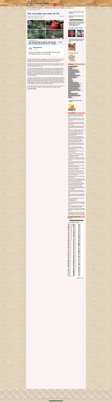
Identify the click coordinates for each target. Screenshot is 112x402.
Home (80, 1)
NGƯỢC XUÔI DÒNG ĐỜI (73, 75)
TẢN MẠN (34, 7)
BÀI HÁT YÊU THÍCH (72, 66)
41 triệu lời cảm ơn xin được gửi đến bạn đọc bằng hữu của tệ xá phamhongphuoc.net (76, 199)
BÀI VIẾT (40, 7)
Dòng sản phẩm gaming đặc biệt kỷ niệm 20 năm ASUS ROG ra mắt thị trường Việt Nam (76, 127)
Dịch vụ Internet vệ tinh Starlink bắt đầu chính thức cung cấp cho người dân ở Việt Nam (76, 191)
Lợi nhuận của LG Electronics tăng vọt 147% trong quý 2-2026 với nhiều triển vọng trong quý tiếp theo (76, 187)
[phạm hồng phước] (38, 5)
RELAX (69, 79)
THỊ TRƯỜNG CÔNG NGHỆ (74, 90)
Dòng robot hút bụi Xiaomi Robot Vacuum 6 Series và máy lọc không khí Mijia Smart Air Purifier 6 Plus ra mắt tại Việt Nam (76, 180)
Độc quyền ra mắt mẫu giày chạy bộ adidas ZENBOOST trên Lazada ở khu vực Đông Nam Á (76, 209)
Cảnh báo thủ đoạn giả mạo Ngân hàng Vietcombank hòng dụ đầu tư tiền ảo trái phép (75, 116)
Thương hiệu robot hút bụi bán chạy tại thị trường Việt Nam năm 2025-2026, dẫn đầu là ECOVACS (76, 162)
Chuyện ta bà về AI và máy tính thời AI (75, 153)
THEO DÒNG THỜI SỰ (73, 88)
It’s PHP (83, 1)
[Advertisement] (46, 98)
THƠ (58, 7)
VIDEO (69, 97)
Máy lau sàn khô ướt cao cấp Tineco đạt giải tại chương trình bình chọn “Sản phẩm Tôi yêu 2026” (76, 123)
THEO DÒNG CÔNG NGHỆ (74, 86)
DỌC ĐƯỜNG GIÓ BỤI (73, 70)
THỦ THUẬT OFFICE (72, 93)
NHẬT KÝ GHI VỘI (72, 77)
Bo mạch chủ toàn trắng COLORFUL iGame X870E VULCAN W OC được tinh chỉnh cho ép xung (76, 148)
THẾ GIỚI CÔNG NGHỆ (73, 82)
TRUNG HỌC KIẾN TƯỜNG (74, 95)
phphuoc (32, 16)
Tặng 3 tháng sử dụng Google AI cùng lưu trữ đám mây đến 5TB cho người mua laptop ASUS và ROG (76, 134)
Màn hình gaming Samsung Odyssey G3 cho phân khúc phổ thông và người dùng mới (76, 144)
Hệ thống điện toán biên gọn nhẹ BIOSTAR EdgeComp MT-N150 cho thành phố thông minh (76, 195)
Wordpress (60, 398)
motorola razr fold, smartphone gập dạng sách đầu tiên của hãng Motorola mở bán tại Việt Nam (76, 159)
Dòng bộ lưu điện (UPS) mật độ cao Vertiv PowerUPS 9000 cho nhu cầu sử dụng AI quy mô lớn (76, 119)
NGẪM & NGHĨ (71, 73)
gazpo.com (67, 398)
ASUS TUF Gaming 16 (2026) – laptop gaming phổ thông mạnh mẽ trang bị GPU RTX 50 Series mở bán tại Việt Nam (76, 184)
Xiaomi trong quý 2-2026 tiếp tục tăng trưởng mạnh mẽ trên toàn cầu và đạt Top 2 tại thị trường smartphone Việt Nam (76, 137)
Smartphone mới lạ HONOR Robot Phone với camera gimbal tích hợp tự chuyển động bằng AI (76, 203)
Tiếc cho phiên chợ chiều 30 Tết (43, 13)
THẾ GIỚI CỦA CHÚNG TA (50, 7)
